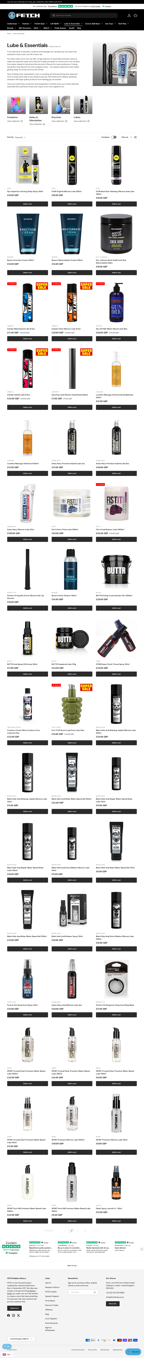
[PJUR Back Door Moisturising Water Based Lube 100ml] (72, 1251)
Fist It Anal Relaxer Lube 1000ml (110, 529)
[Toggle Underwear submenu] (18, 23)
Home (9, 33)
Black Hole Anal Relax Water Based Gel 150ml (26, 936)
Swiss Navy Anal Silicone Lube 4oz (67, 1005)
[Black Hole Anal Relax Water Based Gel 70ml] (116, 841)
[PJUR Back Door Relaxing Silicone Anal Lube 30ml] (116, 1251)
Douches (56, 117)
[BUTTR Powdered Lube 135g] (72, 638)
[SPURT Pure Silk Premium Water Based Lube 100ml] (72, 1182)
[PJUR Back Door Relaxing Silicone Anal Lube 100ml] (116, 165)
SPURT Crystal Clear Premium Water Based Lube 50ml (26, 1141)
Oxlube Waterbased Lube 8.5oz (21, 329)
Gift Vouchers (25, 28)
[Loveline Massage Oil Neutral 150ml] (27, 437)
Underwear (12, 24)
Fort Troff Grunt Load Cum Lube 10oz (68, 730)
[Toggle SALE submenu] (40, 28)
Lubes (77, 117)
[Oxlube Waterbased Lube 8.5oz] (27, 302)
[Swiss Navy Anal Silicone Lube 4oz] (72, 979)
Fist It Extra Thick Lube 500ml (65, 529)
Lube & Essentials (72, 24)
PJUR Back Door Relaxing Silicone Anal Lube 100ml (115, 192)
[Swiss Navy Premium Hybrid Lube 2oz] (72, 437)
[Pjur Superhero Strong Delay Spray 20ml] (27, 165)
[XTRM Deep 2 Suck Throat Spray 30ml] (116, 638)
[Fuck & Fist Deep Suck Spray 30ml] (27, 979)
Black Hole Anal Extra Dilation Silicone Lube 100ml (115, 937)
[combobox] (84, 15)
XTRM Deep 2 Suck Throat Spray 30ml (112, 664)
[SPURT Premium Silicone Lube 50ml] (116, 1113)
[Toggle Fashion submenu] (31, 23)
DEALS (46, 28)
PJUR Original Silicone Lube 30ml (21, 1346)
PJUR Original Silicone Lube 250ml (67, 1346)
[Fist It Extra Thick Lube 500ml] (72, 503)
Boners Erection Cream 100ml (20, 260)
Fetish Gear (40, 24)
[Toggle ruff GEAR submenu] (60, 23)
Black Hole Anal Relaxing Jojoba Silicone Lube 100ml (116, 731)
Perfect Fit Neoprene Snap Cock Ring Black (115, 1005)
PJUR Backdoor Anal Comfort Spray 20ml (25, 1277)
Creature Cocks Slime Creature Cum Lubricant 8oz (23, 731)
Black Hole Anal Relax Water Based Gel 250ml (71, 799)
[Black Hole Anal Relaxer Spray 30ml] (72, 910)
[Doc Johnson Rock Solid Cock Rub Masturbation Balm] (116, 234)
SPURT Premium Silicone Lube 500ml (68, 1140)
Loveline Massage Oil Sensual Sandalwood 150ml (114, 396)
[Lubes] (83, 105)
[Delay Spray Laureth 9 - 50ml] (116, 1182)
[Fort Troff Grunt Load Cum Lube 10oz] (72, 704)
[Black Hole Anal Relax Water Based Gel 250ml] (72, 772)
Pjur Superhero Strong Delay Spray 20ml (25, 191)
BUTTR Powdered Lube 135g (64, 664)
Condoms (12, 117)
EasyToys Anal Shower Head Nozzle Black (70, 395)
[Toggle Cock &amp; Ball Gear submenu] (101, 23)
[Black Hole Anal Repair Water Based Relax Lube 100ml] (27, 841)
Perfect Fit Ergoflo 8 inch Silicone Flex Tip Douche (25, 596)
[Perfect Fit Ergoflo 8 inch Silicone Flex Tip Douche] (27, 569)
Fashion (25, 24)
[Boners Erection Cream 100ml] (27, 234)
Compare (105, 137)
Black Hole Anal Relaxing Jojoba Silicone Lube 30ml (27, 800)
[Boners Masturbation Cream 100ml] (72, 234)
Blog (79, 28)
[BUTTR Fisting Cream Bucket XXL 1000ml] (116, 569)
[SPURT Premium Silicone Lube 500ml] (72, 1113)
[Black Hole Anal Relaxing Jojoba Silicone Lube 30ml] (27, 772)
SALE (36, 28)
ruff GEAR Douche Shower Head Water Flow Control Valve (115, 1347)
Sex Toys (109, 24)
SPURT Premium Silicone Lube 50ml (111, 1140)
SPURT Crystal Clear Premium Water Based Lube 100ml (115, 1072)
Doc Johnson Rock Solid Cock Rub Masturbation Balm (111, 261)
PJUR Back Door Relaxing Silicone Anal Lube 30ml (115, 1278)
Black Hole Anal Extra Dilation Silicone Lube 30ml (70, 869)
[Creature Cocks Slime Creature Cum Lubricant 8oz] (27, 704)
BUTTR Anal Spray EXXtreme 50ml (22, 664)
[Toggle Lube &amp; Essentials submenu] (81, 23)
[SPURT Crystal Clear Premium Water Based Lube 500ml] (27, 1045)
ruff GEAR (54, 24)
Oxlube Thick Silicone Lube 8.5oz (66, 329)
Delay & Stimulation (35, 119)
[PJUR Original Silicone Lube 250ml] (72, 1319)
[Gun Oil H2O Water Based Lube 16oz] (116, 302)
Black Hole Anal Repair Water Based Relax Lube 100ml (25, 869)
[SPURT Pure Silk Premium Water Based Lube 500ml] (27, 1182)
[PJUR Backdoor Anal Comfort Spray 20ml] (27, 1251)
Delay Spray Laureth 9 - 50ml (109, 1208)
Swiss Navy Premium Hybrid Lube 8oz (112, 463)
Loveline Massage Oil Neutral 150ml (22, 463)
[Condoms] (16, 105)
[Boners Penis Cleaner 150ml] (72, 569)
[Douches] (61, 105)
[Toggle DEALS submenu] (51, 28)
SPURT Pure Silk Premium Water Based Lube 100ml (71, 1209)
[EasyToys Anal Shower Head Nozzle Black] (72, 368)
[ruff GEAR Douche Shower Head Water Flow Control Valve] (116, 1319)
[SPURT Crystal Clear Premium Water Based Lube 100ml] (116, 1045)
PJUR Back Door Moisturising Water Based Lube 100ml (70, 1278)
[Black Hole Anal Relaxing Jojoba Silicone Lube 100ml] (116, 704)
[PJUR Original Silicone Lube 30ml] (27, 1319)
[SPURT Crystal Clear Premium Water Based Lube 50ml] (27, 1113)
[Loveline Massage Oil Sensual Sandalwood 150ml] (116, 368)
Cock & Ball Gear (92, 24)
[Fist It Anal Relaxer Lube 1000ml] (116, 503)
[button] (135, 15)
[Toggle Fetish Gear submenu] (46, 23)
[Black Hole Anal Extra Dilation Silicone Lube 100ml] (116, 910)
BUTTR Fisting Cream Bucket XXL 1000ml (114, 595)
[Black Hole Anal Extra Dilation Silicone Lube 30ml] (72, 841)
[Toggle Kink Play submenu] (128, 23)
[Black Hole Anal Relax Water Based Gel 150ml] (27, 910)
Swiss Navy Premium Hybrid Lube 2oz (68, 463)
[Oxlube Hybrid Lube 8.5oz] (27, 368)
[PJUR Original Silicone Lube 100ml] (72, 165)
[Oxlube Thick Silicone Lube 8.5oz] (72, 302)
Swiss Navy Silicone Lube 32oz (20, 529)
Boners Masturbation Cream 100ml (67, 260)
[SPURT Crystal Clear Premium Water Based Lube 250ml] (72, 1045)
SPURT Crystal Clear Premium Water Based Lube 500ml (26, 1072)
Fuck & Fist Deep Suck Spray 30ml (22, 1005)
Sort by (10, 137)
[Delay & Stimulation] (38, 105)
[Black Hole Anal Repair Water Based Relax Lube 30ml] (116, 772)
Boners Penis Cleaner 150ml (64, 595)
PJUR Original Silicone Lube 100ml (66, 191)
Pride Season (60, 28)
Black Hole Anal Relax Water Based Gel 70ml (115, 868)
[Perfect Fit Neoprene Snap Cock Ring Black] (116, 979)
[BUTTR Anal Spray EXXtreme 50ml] (27, 638)
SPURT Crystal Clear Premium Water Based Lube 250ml (71, 1072)
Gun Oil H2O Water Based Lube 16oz (111, 329)
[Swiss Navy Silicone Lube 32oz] (27, 503)
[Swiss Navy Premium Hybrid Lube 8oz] (116, 437)
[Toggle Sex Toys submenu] (115, 23)
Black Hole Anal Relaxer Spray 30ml (67, 936)
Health (72, 28)
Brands (10, 28)
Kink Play (122, 24)
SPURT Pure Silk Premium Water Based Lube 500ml (26, 1209)
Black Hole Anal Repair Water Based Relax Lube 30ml (114, 800)
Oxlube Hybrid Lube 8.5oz (18, 395)
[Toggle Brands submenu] (15, 28)
